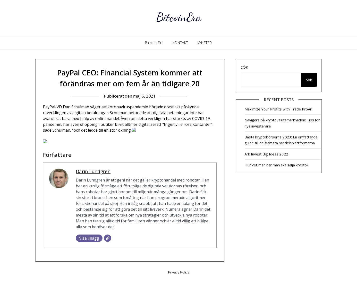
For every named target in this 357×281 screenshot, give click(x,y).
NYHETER (204, 42)
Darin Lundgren (93, 171)
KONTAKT (180, 42)
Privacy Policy (178, 272)
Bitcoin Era (154, 42)
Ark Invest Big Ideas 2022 (266, 154)
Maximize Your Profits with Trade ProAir (278, 109)
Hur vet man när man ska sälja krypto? (276, 165)
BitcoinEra (178, 17)
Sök (244, 67)
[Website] (107, 238)
